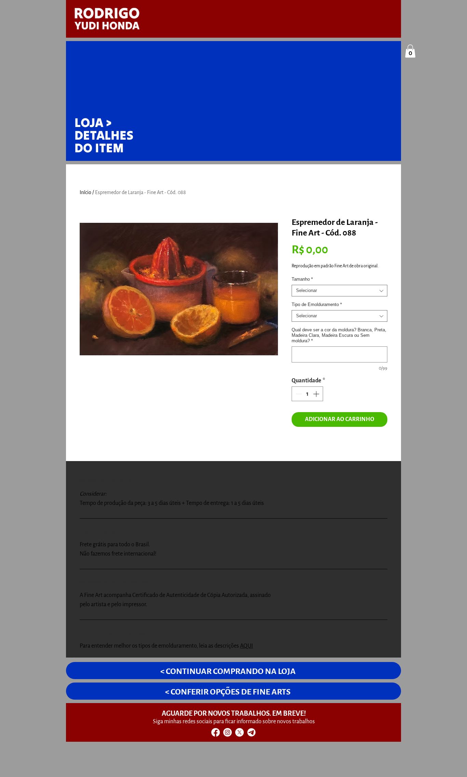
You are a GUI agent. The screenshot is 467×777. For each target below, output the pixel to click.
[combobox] (339, 290)
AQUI (246, 646)
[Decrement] (298, 394)
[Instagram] (227, 732)
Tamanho (302, 279)
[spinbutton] (307, 394)
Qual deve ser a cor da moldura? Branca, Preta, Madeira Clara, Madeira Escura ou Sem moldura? (339, 335)
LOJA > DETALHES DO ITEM (104, 135)
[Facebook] (215, 732)
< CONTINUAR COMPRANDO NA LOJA (228, 671)
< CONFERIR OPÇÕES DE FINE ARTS (228, 691)
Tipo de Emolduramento (317, 304)
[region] (404, 52)
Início (85, 192)
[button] (410, 51)
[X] (239, 732)
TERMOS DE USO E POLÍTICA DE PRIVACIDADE (233, 765)
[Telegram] (251, 732)
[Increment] (316, 394)
